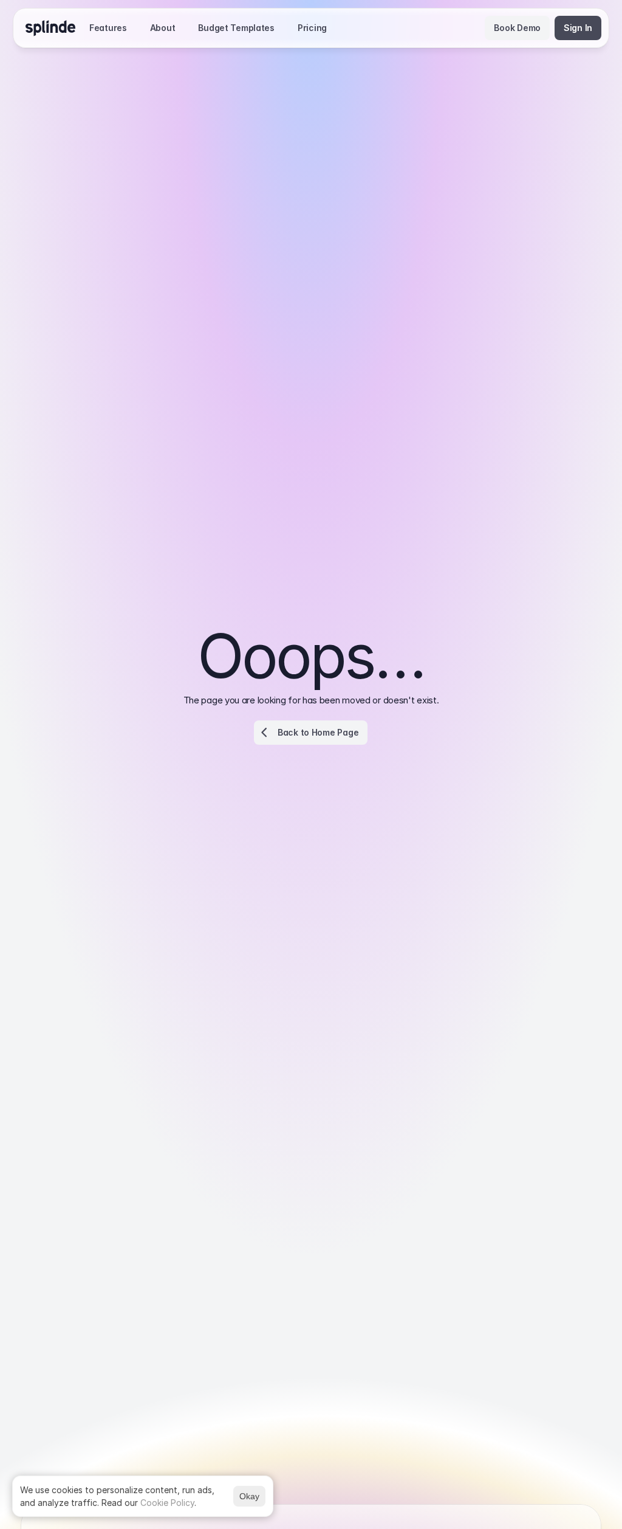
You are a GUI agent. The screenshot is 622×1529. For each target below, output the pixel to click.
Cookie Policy (167, 1502)
